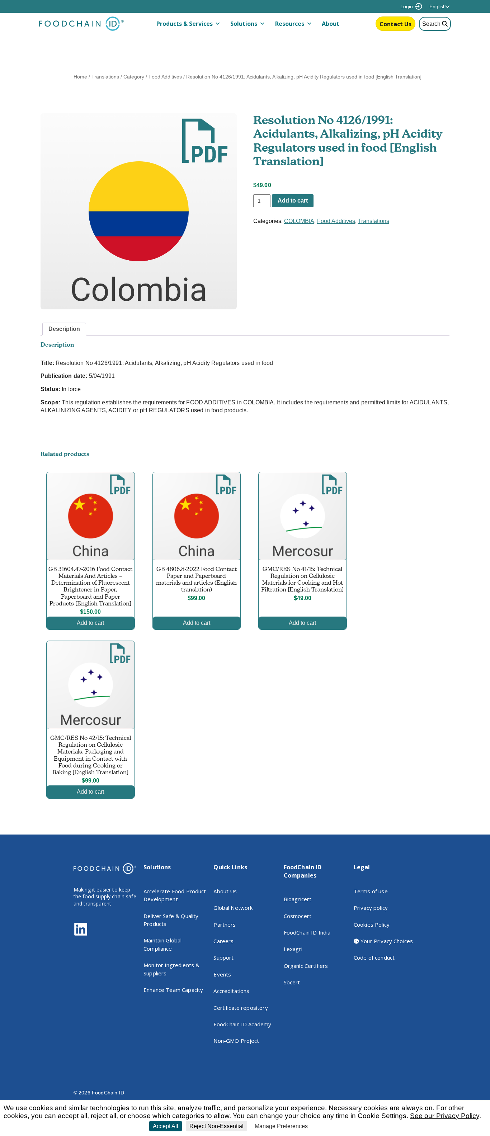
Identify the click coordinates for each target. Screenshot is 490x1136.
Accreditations (231, 990)
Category (133, 77)
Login (406, 6)
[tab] (64, 329)
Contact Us (395, 24)
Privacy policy (371, 907)
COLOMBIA (299, 221)
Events (222, 974)
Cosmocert (297, 915)
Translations (105, 77)
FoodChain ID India (307, 932)
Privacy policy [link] (328, 1126)
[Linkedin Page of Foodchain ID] (81, 934)
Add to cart (293, 201)
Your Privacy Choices (386, 941)
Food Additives (165, 77)
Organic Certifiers (306, 965)
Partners (224, 924)
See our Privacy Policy (444, 1116)
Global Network (233, 907)
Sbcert (292, 982)
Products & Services (184, 24)
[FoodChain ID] (81, 29)
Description (64, 329)
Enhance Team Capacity (173, 989)
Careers (223, 941)
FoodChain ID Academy (242, 1024)
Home (80, 77)
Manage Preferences (281, 1126)
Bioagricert (298, 899)
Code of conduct (374, 957)
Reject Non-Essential (216, 1126)
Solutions (243, 24)
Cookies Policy (372, 924)
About (330, 24)
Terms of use (371, 891)
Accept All (165, 1126)
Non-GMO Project (236, 1040)
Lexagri (293, 948)
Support (223, 957)
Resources (289, 24)
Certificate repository (240, 1007)
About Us (225, 891)
